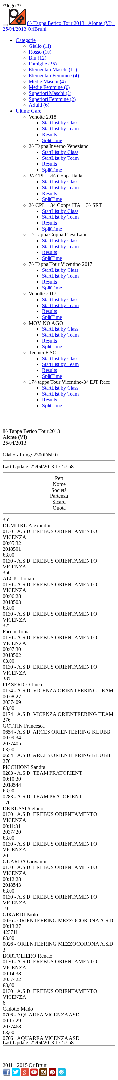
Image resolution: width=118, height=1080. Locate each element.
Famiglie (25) (43, 63)
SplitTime (52, 140)
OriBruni (37, 29)
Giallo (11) (40, 46)
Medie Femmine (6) (49, 87)
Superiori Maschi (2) (50, 93)
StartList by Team (60, 128)
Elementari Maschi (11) (53, 69)
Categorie (26, 40)
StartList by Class (60, 122)
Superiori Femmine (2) (52, 99)
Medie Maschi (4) (47, 81)
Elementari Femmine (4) (54, 75)
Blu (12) (37, 58)
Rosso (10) (40, 52)
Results (49, 134)
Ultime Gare (28, 111)
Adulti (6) (39, 105)
